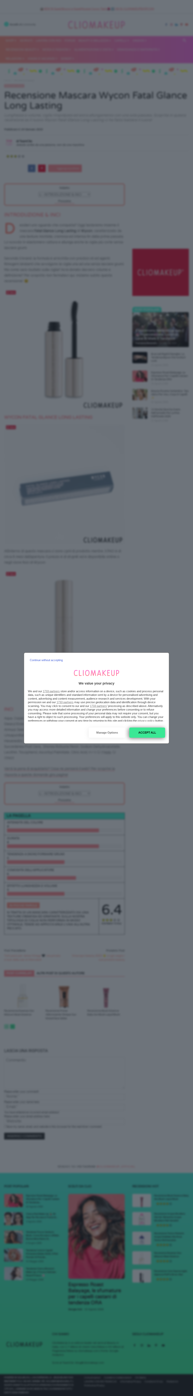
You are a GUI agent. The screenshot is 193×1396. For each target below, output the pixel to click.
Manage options (107, 732)
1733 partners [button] (51, 691)
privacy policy (146, 720)
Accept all (147, 732)
